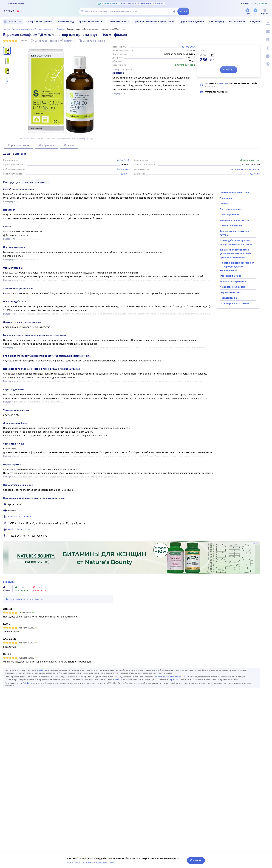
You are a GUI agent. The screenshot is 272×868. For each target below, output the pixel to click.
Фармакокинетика (230, 292)
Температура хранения (233, 281)
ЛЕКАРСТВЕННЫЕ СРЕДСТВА (22, 29)
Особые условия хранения (234, 303)
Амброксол (123, 169)
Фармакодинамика (230, 275)
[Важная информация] (267, 56)
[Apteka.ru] (14, 11)
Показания (226, 198)
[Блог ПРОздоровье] (267, 40)
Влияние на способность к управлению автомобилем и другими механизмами (236, 253)
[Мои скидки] (267, 31)
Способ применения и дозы (235, 192)
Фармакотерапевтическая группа (234, 232)
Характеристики (18, 145)
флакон (124, 173)
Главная (6, 29)
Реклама (255, 543)
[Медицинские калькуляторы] (267, 48)
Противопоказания (230, 209)
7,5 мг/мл (255, 173)
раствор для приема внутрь (245, 169)
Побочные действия (231, 225)
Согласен (195, 860)
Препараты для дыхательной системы (50, 29)
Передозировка (228, 297)
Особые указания (229, 214)
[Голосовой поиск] (174, 11)
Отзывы (69, 145)
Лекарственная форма (232, 286)
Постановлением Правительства (172, 676)
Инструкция (46, 145)
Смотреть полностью (34, 182)
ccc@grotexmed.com (19, 528)
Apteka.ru (41, 670)
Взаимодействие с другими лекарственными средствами (236, 242)
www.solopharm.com (19, 516)
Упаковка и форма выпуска (235, 220)
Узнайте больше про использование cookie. (91, 862)
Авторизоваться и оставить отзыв (24, 599)
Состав (224, 203)
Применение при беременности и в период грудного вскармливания (237, 266)
